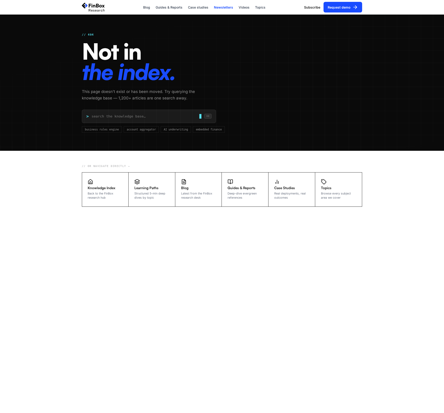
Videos (244, 7)
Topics (260, 7)
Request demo (339, 7)
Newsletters (223, 7)
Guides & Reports (169, 7)
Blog (146, 7)
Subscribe (312, 7)
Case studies (198, 7)
